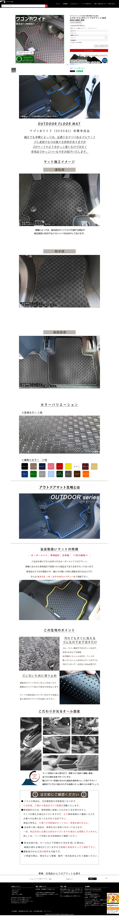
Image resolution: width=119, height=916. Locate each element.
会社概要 (87, 886)
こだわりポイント (74, 3)
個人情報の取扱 (38, 911)
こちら (18, 899)
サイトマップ (47, 911)
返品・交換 (63, 886)
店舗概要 (65, 3)
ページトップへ (106, 878)
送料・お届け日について (100, 3)
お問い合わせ (111, 3)
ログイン (58, 3)
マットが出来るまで (87, 3)
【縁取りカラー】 (74, 35)
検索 (46, 6)
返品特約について (74, 64)
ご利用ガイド (68, 896)
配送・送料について (41, 886)
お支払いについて (15, 886)
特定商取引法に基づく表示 (25, 911)
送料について (53, 894)
